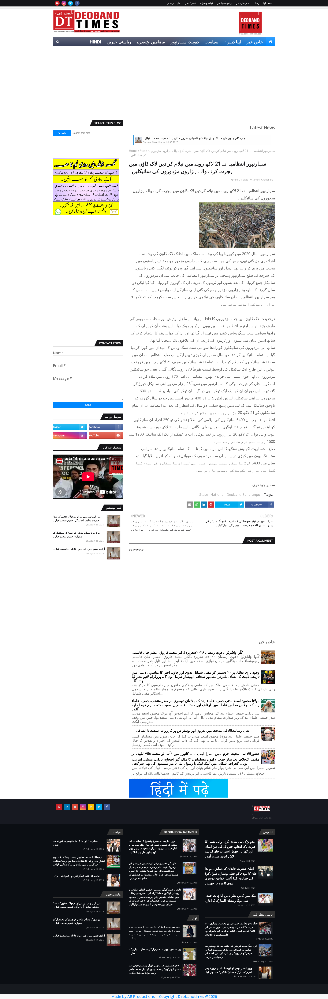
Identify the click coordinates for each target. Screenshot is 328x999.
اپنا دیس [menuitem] (233, 41)
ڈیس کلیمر (190, 3)
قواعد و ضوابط (206, 3)
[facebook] (77, 3)
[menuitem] (270, 41)
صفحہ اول (267, 3)
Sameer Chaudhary (262, 179)
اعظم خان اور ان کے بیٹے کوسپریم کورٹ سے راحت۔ (76, 842)
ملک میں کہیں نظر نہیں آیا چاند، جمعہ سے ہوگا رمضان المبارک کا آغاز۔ (230, 898)
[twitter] (70, 3)
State (143, 151)
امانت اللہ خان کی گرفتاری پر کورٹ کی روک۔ (76, 876)
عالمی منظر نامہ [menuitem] (257, 51)
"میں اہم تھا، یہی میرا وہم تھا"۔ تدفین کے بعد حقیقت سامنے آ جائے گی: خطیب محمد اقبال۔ (77, 518)
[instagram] (64, 3)
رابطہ (256, 3)
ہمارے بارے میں (243, 3)
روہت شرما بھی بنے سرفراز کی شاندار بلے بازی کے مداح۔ (155, 951)
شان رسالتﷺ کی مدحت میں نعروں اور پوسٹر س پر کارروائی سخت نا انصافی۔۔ (190, 731)
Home (133, 151)
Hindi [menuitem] (95, 41)
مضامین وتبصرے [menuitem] (151, 41)
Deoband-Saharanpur (244, 494)
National (217, 494)
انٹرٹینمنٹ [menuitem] (214, 51)
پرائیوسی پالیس (224, 3)
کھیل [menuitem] (232, 51)
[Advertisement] (164, 87)
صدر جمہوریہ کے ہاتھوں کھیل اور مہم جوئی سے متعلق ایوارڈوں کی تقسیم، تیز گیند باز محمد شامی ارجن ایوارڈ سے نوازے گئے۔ (155, 969)
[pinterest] (57, 3)
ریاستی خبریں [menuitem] (119, 41)
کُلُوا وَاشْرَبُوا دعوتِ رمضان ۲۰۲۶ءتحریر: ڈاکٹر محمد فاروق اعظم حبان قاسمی (187, 652)
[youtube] (106, 435)
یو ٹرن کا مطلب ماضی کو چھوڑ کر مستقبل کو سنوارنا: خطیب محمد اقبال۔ (76, 534)
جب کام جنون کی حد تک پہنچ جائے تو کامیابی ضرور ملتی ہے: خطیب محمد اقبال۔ (194, 138)
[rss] (91, 807)
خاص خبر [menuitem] (255, 41)
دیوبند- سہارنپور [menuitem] (185, 41)
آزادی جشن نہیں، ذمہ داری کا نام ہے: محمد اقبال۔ (79, 549)
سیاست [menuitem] (211, 41)
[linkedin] (67, 807)
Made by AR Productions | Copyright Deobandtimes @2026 (164, 996)
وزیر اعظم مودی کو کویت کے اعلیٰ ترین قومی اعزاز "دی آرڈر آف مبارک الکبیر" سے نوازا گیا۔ (228, 970)
